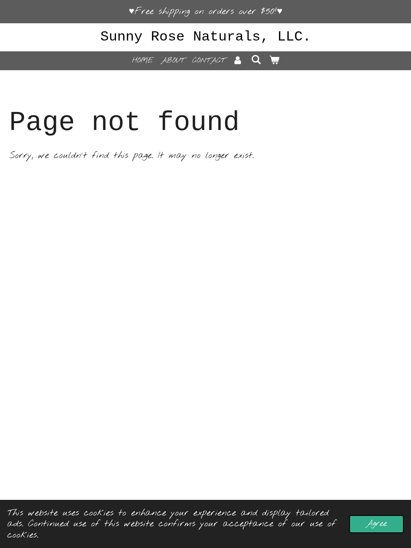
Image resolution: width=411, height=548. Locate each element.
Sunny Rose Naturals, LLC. (205, 37)
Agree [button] (376, 523)
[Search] (256, 60)
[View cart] (274, 60)
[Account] (238, 60)
